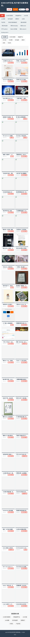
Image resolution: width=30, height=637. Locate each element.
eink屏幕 (3, 19)
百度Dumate (23, 25)
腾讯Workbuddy (14, 25)
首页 (2, 15)
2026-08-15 (4, 212)
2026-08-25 (4, 62)
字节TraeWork (4, 29)
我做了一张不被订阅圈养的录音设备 (10, 529)
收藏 (10, 9)
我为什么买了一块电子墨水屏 (22, 398)
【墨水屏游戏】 (23, 22)
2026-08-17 (4, 100)
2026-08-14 (4, 324)
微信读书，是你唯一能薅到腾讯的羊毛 (10, 229)
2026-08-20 (18, 62)
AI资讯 (23, 19)
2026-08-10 (4, 549)
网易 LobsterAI (23, 29)
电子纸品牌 (10, 19)
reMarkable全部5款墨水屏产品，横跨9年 (12, 510)
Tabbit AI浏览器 (13, 29)
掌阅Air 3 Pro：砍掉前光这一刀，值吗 (11, 360)
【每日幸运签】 (4, 25)
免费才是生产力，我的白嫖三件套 (9, 285)
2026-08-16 (18, 118)
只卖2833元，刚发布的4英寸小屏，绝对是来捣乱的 (13, 267)
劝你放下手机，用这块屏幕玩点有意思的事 (11, 398)
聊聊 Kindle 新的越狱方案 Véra (9, 416)
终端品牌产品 (18, 15)
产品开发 (3, 22)
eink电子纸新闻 (9, 15)
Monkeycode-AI (4, 32)
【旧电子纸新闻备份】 (12, 22)
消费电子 (17, 19)
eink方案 (26, 15)
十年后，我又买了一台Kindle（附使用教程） (12, 342)
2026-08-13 (18, 381)
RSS (16, 9)
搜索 (27, 9)
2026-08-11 (4, 437)
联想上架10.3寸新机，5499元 (9, 248)
